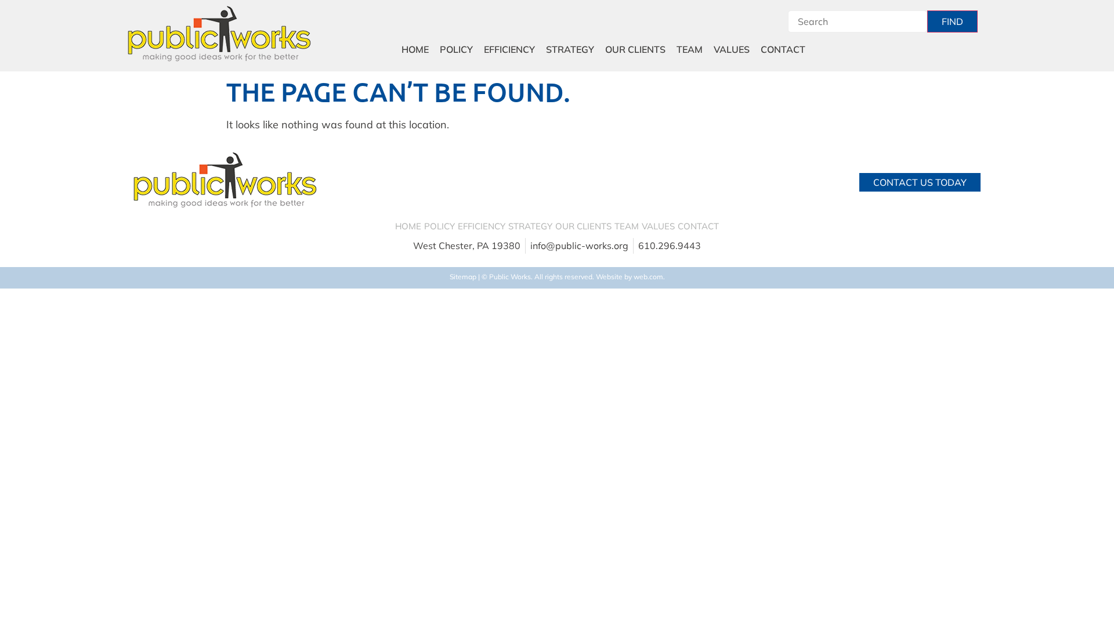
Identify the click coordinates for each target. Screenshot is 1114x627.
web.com (648, 276)
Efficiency (509, 49)
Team (690, 49)
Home (415, 49)
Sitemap (463, 276)
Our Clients (635, 49)
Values (732, 49)
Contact (783, 49)
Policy (456, 49)
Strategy (570, 49)
